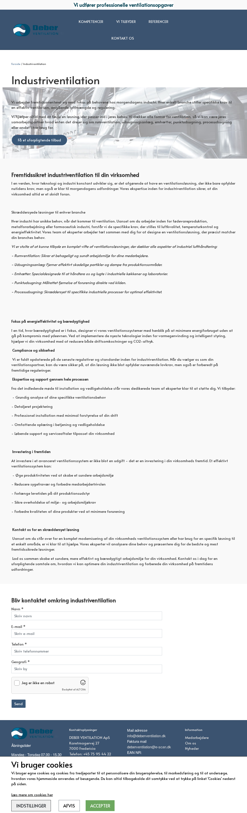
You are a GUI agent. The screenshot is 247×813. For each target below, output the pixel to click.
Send (18, 703)
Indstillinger (31, 805)
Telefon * (19, 643)
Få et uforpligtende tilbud (39, 139)
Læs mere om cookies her (32, 794)
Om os (190, 742)
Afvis (69, 805)
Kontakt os (122, 38)
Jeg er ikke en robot (38, 683)
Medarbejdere (197, 737)
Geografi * (20, 661)
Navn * (17, 608)
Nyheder (192, 748)
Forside (16, 64)
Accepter (100, 805)
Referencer (158, 21)
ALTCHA (81, 689)
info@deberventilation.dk (146, 735)
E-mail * (18, 626)
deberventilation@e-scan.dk (149, 746)
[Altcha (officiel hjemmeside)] (83, 683)
